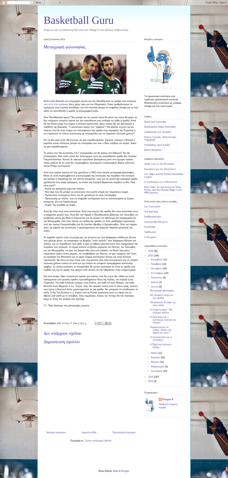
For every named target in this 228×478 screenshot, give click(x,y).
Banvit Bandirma (152, 150)
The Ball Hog (151, 211)
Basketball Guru (79, 20)
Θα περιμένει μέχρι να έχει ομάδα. (161, 296)
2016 (151, 251)
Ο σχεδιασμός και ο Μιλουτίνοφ (160, 182)
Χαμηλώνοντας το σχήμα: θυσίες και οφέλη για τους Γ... (161, 330)
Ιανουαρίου (157, 371)
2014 (151, 376)
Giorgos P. (168, 399)
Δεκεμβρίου (157, 259)
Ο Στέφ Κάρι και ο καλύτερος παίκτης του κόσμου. (163, 320)
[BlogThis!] (100, 323)
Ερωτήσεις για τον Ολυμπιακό (159, 169)
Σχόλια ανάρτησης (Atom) (98, 440)
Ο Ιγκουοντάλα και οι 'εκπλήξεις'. (161, 338)
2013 (151, 381)
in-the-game (150, 237)
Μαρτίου (155, 362)
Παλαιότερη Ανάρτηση (124, 432)
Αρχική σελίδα (89, 432)
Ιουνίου (155, 286)
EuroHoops (150, 227)
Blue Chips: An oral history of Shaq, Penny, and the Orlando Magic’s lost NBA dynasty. (163, 190)
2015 (151, 255)
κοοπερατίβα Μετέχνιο (155, 222)
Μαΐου (154, 353)
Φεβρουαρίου (158, 366)
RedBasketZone (152, 216)
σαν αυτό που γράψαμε (56, 104)
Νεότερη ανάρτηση (56, 432)
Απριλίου (156, 357)
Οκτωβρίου (157, 268)
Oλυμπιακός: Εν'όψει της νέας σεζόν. (163, 304)
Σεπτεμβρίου (157, 273)
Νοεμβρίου (156, 264)
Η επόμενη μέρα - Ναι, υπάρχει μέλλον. (161, 311)
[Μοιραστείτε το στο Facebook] (106, 323)
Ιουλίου (155, 282)
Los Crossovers (152, 206)
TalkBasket (150, 232)
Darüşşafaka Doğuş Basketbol (160, 126)
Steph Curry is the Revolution (159, 164)
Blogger (125, 471)
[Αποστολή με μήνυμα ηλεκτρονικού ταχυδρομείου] (96, 323)
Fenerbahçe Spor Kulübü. (157, 145)
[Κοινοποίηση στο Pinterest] (110, 323)
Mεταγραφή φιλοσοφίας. (162, 290)
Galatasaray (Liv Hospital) (157, 132)
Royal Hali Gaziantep (155, 121)
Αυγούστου (157, 277)
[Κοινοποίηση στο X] (103, 323)
